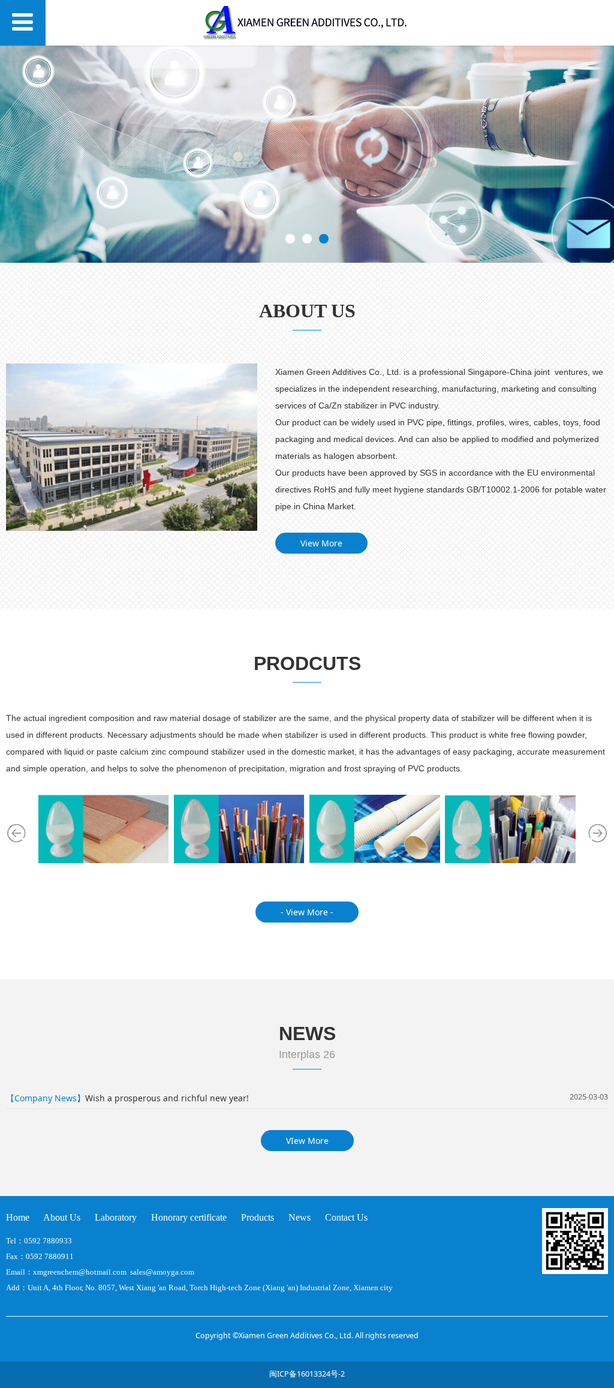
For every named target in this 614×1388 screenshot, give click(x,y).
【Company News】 (45, 1098)
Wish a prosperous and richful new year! (167, 1098)
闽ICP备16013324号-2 (307, 1374)
